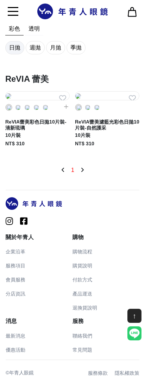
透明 (34, 29)
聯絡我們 (82, 336)
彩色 (14, 29)
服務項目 (15, 265)
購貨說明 (82, 265)
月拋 (55, 48)
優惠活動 (15, 350)
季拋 (76, 48)
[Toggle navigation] (13, 11)
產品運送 (82, 294)
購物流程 (82, 251)
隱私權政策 (127, 373)
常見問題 (82, 350)
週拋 (35, 48)
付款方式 (82, 279)
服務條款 (98, 373)
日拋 (14, 48)
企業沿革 (15, 251)
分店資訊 (15, 294)
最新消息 (15, 336)
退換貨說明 (84, 308)
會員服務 (15, 279)
